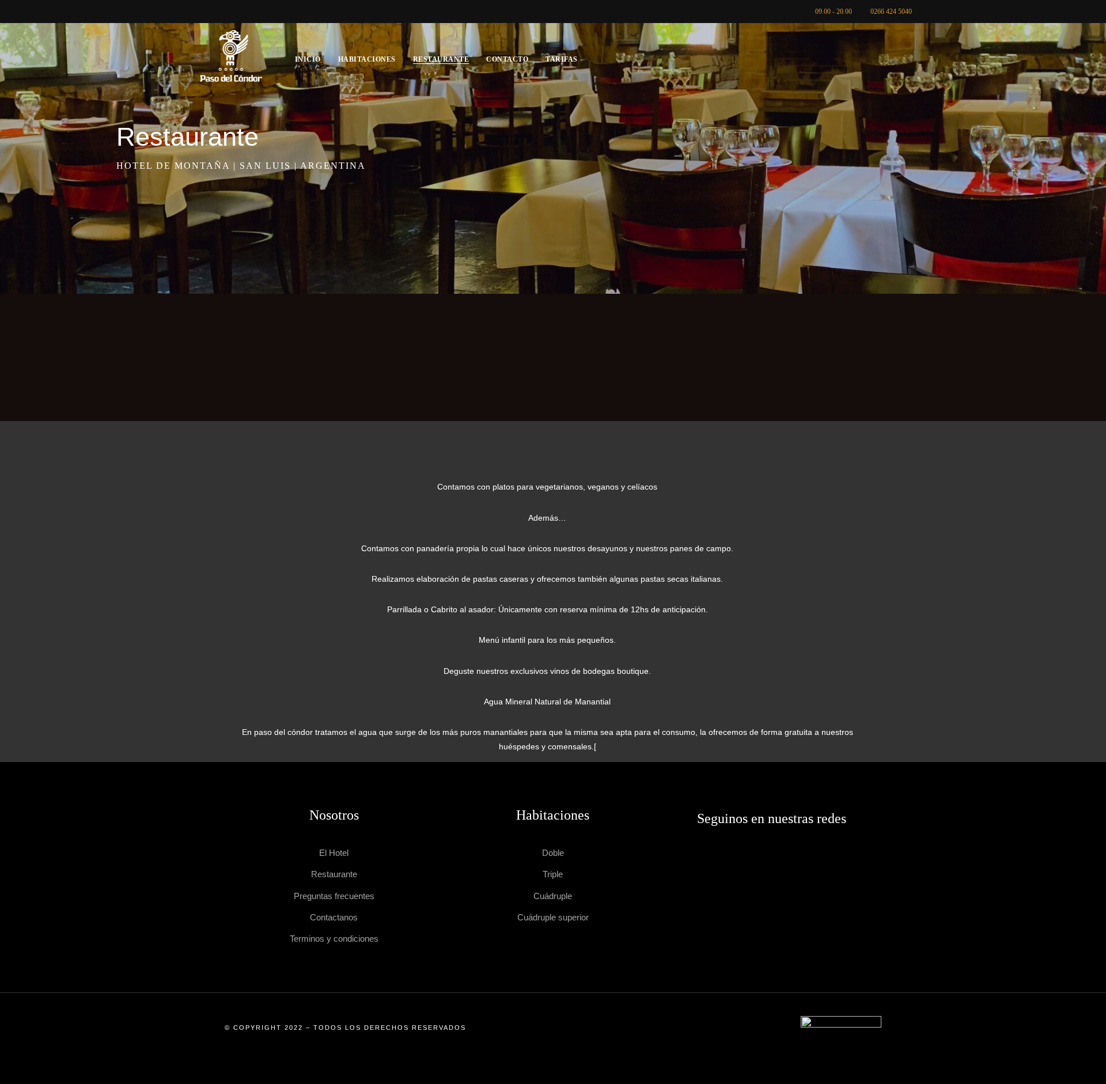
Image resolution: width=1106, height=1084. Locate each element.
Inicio (308, 59)
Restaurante (441, 59)
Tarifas (562, 59)
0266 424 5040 (891, 11)
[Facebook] (753, 867)
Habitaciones (367, 59)
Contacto (507, 59)
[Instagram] (790, 867)
